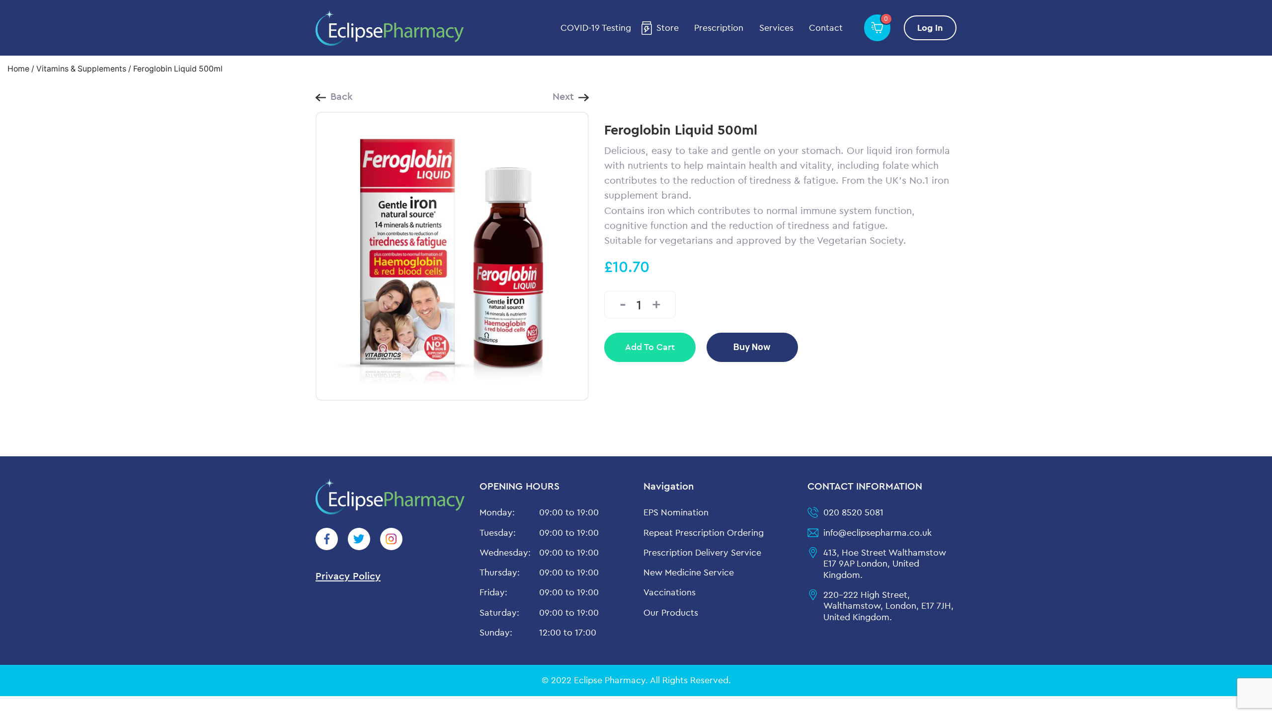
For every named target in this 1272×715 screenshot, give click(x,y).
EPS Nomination (676, 512)
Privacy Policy (348, 576)
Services (776, 27)
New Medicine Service (688, 572)
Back (341, 96)
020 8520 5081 (853, 512)
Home (18, 68)
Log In (930, 27)
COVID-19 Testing (595, 27)
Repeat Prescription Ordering (703, 532)
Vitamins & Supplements (81, 68)
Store (667, 27)
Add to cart (650, 347)
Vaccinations (669, 592)
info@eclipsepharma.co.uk (877, 532)
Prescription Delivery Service (702, 552)
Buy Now (752, 347)
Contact (826, 27)
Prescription (718, 27)
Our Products (670, 612)
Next (563, 96)
